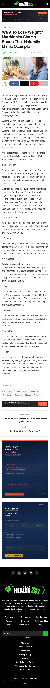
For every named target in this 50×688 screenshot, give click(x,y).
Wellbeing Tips (41, 621)
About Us (25, 643)
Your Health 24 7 (31, 678)
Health (10, 27)
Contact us (25, 669)
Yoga (41, 624)
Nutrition (25, 621)
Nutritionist (7, 395)
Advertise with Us (25, 646)
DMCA (25, 658)
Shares (28, 395)
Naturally (34, 391)
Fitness (9, 621)
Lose (18, 391)
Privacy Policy (25, 654)
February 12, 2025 (34, 52)
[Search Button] (45, 633)
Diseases (9, 617)
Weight (36, 395)
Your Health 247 (16, 52)
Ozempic (18, 395)
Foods (10, 391)
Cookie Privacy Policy (25, 662)
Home (4, 27)
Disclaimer (25, 650)
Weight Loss (41, 617)
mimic (25, 391)
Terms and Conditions (25, 666)
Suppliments (25, 624)
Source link (7, 385)
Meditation (25, 617)
